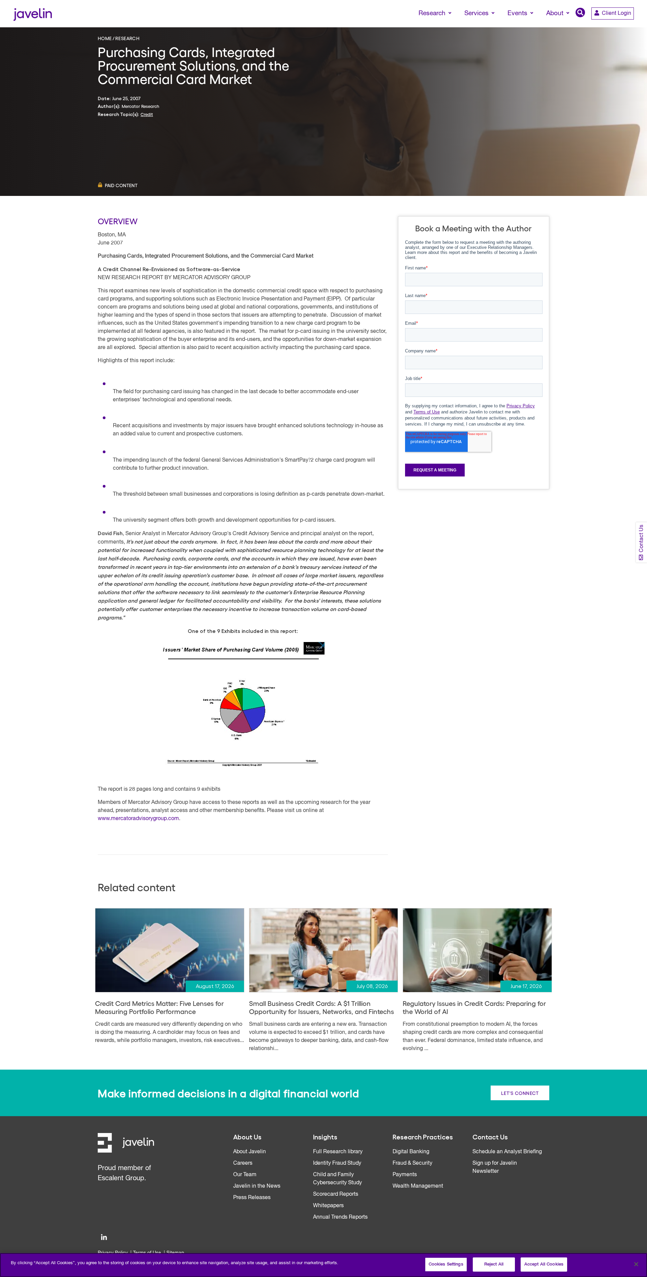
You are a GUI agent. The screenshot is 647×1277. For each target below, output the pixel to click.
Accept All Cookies (543, 1264)
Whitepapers (328, 1206)
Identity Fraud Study (337, 1163)
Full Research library (338, 1152)
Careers (242, 1163)
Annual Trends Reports (340, 1217)
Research (127, 38)
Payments (405, 1175)
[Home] (32, 13)
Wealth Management (418, 1186)
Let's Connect (520, 1093)
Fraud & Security (412, 1163)
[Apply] (614, 26)
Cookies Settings (446, 1264)
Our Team (244, 1175)
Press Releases (252, 1197)
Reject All (493, 1264)
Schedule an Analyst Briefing (507, 1152)
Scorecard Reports (335, 1194)
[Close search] (632, 26)
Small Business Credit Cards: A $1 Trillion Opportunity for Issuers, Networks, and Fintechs (321, 1007)
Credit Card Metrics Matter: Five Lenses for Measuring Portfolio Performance (159, 1007)
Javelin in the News (256, 1186)
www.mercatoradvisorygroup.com (138, 818)
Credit (147, 114)
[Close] (636, 1264)
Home (105, 38)
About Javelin (249, 1152)
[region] (323, 1265)
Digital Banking (411, 1152)
